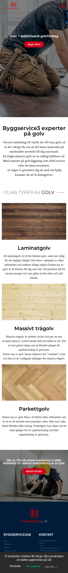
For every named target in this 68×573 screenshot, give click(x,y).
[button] (63, 6)
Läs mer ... (51, 566)
